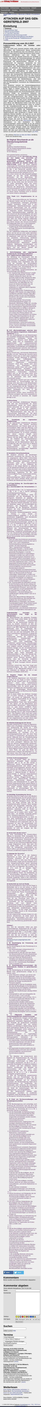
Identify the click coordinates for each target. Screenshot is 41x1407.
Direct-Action (5, 8)
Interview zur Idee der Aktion (22, 135)
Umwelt (33, 8)
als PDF (35, 131)
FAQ (32, 1404)
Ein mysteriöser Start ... (12, 30)
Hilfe (14, 1331)
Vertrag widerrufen (21, 1406)
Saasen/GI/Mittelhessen (26, 10)
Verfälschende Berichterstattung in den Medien (19, 36)
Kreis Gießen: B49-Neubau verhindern (15, 1389)
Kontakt (22, 1404)
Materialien (4, 12)
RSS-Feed (37, 1404)
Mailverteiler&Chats (17, 1394)
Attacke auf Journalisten (12, 32)
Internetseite (27, 120)
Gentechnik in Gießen (24, 14)
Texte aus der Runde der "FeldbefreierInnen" (18, 38)
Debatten (15, 10)
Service (11, 12)
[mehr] (16, 1361)
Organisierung (25, 8)
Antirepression (14, 8)
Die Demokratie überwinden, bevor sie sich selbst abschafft (16, 1392)
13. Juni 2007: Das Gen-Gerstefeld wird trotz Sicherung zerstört (15, 34)
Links (6, 40)
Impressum (27, 1404)
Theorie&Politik (5, 10)
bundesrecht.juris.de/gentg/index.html (19, 940)
